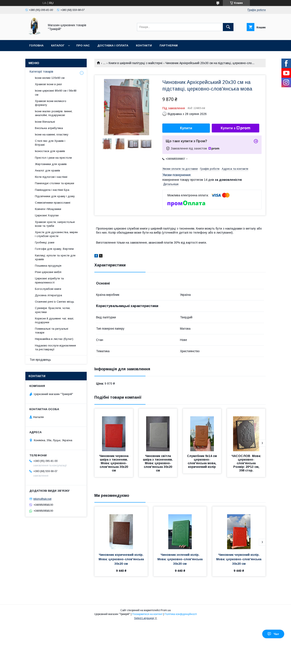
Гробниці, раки (44, 242)
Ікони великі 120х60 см (50, 77)
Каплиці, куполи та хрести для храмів (55, 257)
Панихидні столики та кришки (54, 183)
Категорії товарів (41, 71)
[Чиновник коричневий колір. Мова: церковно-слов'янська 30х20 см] (121, 528)
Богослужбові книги (48, 288)
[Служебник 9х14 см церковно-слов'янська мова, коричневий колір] (202, 430)
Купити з (228, 128)
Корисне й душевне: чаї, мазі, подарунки (54, 320)
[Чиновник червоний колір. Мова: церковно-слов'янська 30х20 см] (238, 528)
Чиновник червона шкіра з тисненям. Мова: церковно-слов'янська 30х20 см (114, 463)
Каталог (57, 45)
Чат (276, 634)
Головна (36, 45)
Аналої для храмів (47, 170)
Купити (186, 128)
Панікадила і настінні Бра (52, 189)
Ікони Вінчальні (45, 121)
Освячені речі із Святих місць (54, 301)
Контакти (144, 45)
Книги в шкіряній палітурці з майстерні (135, 63)
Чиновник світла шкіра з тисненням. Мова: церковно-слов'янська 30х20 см (158, 463)
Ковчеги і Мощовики (48, 209)
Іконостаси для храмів (50, 151)
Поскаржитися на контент (147, 614)
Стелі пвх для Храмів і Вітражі (50, 142)
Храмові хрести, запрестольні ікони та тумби (55, 223)
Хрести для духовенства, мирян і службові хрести (56, 234)
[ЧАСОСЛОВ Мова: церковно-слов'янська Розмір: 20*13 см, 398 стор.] (246, 430)
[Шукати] (228, 27)
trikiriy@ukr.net (42, 498)
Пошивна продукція (48, 265)
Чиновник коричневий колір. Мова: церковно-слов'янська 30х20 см (122, 559)
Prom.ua (166, 610)
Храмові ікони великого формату (50, 102)
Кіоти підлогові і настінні (51, 176)
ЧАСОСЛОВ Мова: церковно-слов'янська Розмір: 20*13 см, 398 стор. (247, 463)
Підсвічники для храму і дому (55, 196)
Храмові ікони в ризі (48, 84)
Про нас (83, 45)
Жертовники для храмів (51, 164)
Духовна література (48, 295)
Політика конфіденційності (180, 614)
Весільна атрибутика (49, 128)
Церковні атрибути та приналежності (49, 280)
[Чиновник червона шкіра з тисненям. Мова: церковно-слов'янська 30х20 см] (114, 430)
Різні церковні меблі (48, 272)
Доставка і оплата (112, 45)
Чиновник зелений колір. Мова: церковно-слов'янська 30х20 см (180, 559)
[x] (100, 256)
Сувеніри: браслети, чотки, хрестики (52, 309)
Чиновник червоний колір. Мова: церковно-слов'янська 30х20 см (239, 559)
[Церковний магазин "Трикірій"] (34, 34)
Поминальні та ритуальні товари (51, 330)
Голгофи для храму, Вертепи (54, 248)
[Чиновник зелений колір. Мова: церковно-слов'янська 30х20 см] (180, 528)
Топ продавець (40, 359)
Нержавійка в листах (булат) (54, 338)
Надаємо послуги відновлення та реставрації (55, 347)
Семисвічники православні (52, 202)
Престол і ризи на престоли (53, 157)
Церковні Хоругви (47, 215)
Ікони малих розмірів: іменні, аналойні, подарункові (53, 113)
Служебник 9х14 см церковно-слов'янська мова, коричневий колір (202, 461)
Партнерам (169, 45)
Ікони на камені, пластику (51, 134)
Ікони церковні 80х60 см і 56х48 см (55, 92)
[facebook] (96, 256)
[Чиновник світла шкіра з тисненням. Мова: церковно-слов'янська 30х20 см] (158, 430)
